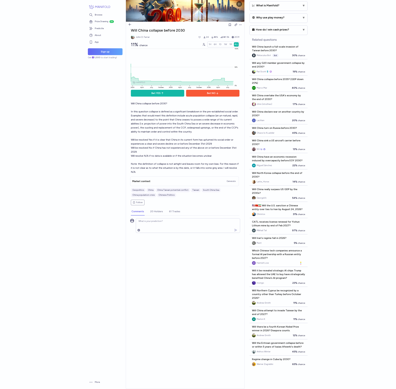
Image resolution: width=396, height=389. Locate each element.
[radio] (210, 44)
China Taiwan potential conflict (173, 190)
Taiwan (195, 190)
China (150, 190)
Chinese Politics (167, 195)
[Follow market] (230, 24)
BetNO (211, 93)
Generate (231, 181)
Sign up (105, 51)
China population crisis (143, 195)
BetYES (156, 93)
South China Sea (211, 190)
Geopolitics (138, 190)
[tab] (138, 211)
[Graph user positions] (204, 44)
